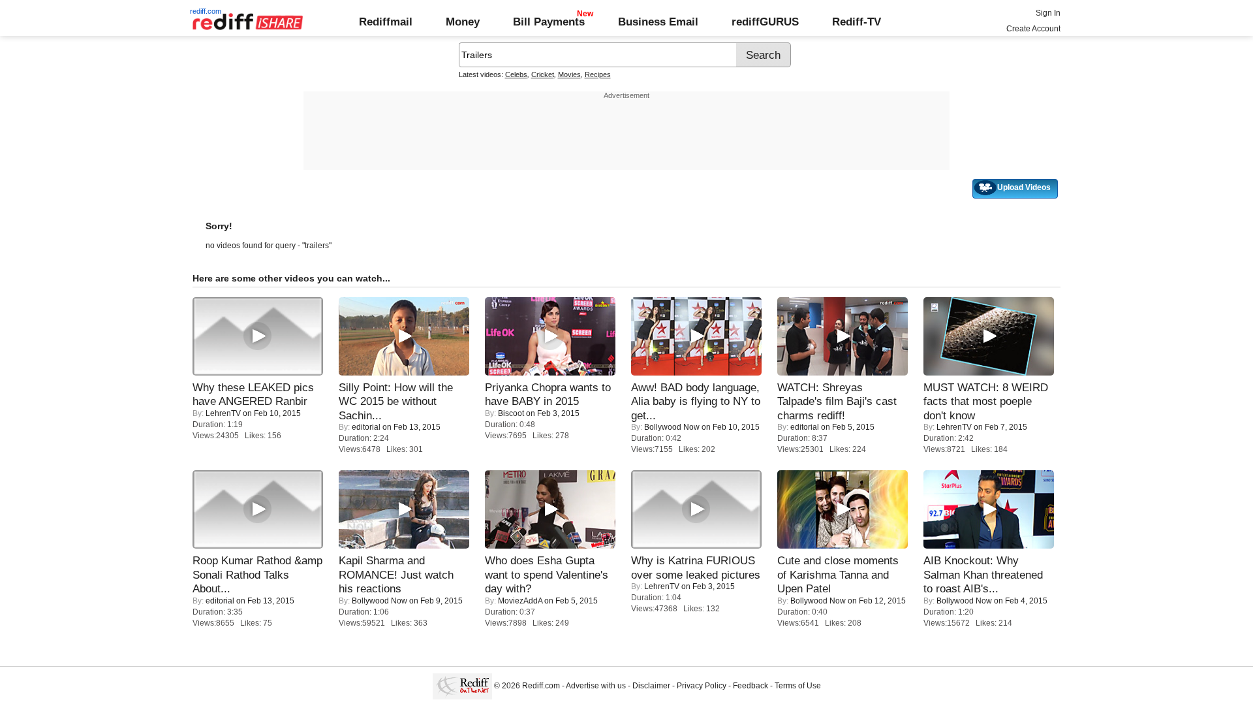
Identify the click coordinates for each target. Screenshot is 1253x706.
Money (463, 21)
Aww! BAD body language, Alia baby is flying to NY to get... (695, 401)
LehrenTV (223, 413)
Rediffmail (385, 21)
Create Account (1033, 28)
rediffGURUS (765, 21)
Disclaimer (651, 685)
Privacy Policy (701, 685)
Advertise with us (596, 685)
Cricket (542, 74)
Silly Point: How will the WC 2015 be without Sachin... (396, 401)
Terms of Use (798, 685)
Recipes (598, 74)
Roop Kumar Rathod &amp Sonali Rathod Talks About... (257, 574)
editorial (366, 427)
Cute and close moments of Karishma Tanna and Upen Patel (838, 574)
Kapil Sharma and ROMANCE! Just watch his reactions (396, 574)
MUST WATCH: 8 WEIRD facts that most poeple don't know (985, 401)
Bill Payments (549, 21)
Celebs (516, 74)
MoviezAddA (520, 600)
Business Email (658, 21)
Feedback (750, 685)
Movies (569, 74)
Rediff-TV (856, 21)
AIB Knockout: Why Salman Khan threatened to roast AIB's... (983, 574)
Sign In (1048, 13)
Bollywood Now (672, 427)
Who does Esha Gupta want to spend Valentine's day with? (546, 574)
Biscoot (511, 413)
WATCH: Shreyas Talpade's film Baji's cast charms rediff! (837, 401)
